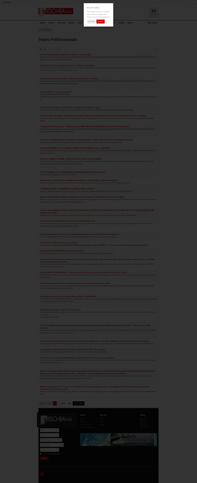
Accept (100, 21)
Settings (91, 21)
